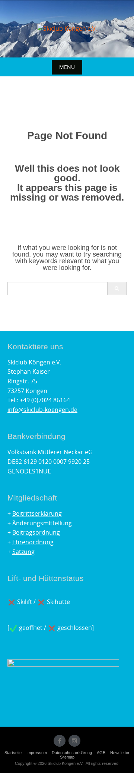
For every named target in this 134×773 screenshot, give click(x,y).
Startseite (13, 752)
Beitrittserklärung (37, 513)
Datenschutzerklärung (72, 752)
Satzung (23, 552)
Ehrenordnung (33, 542)
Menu (67, 66)
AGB (101, 752)
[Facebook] (60, 741)
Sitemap (67, 757)
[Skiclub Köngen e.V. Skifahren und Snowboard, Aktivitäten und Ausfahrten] (67, 29)
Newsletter (120, 752)
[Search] (117, 288)
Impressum (36, 752)
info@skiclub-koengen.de (42, 410)
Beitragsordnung (36, 532)
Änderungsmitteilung (42, 523)
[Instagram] (74, 741)
